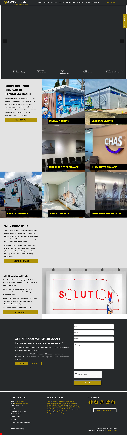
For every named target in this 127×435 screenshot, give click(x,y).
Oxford (49, 407)
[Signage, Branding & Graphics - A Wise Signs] (23, 2)
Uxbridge (76, 409)
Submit (87, 383)
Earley (55, 405)
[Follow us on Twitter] (96, 402)
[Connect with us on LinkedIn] (108, 402)
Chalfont (73, 403)
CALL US (21, 363)
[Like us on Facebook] (91, 402)
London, (67, 407)
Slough (56, 411)
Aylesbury (62, 401)
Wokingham (57, 409)
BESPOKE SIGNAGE (21, 261)
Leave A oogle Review (105, 410)
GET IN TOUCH (21, 120)
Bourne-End (57, 403)
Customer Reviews (110, 430)
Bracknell (50, 403)
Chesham (50, 405)
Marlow (49, 401)
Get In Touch (125, 21)
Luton (62, 407)
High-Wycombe (75, 407)
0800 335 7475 (19, 401)
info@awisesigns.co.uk (21, 403)
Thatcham (50, 411)
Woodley (49, 409)
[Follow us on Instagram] (102, 402)
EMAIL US (35, 363)
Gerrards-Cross (62, 405)
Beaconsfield (70, 401)
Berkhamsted (65, 403)
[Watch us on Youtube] (113, 402)
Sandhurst (62, 411)
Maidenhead (56, 407)
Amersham (55, 401)
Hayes (70, 405)
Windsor (63, 409)
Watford (69, 409)
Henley (75, 405)
